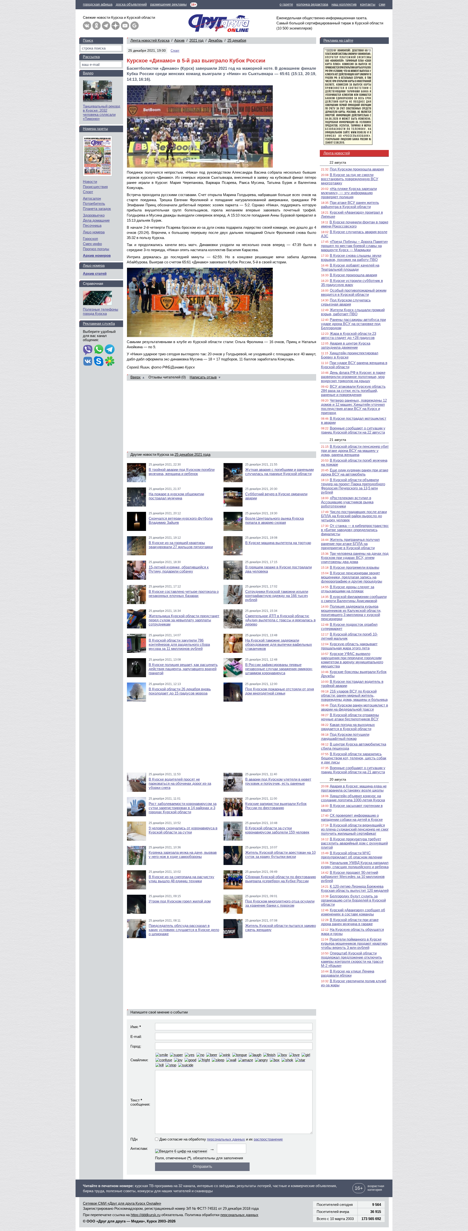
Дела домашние (96, 220)
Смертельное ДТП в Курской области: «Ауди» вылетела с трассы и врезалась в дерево (280, 620)
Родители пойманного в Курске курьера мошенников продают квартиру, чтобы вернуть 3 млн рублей (354, 943)
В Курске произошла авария (353, 275)
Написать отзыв (203, 377)
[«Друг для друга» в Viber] (88, 349)
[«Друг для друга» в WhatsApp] (99, 349)
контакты (367, 4)
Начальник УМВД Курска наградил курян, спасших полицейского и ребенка (355, 865)
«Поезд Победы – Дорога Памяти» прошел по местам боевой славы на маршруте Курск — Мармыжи (354, 245)
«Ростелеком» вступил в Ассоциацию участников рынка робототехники (347, 502)
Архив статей (95, 273)
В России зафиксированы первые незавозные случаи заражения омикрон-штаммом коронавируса (279, 669)
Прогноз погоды (96, 249)
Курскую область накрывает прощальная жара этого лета (349, 646)
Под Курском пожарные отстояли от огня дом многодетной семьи (279, 691)
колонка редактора (312, 4)
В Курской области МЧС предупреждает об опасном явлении (351, 855)
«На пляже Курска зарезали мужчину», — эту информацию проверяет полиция (349, 193)
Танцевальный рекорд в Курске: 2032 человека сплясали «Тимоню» (101, 112)
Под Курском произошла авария (357, 169)
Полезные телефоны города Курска (100, 311)
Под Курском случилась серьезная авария (346, 302)
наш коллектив (344, 4)
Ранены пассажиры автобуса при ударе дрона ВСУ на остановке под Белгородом (353, 324)
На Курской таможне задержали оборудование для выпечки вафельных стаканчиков (278, 644)
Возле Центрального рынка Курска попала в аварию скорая (274, 520)
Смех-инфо (92, 244)
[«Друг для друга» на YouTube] (125, 25)
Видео (88, 73)
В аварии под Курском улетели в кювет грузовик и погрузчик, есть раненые (278, 781)
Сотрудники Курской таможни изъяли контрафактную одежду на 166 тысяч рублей (276, 595)
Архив (179, 40)
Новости (90, 181)
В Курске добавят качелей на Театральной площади (350, 267)
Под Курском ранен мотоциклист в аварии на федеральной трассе (354, 707)
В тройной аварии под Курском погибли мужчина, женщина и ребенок (181, 471)
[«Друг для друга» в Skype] (99, 361)
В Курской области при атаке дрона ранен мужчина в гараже (350, 922)
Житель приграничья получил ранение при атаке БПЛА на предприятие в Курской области (350, 543)
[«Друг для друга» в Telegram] (106, 25)
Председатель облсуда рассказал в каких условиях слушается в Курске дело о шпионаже (184, 929)
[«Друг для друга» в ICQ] (110, 361)
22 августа (338, 162)
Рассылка (91, 57)
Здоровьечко (94, 215)
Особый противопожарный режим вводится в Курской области (353, 292)
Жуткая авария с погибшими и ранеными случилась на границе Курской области (279, 471)
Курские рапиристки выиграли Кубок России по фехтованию (276, 806)
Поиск (88, 40)
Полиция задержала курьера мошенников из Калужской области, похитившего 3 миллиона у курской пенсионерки (351, 612)
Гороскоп (90, 239)
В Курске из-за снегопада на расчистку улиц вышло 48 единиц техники (181, 879)
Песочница (92, 225)
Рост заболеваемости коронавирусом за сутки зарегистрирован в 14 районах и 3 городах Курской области (182, 808)
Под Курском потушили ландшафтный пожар (345, 736)
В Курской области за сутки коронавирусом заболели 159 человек (277, 830)
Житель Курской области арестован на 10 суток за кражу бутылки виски (280, 854)
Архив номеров (97, 255)
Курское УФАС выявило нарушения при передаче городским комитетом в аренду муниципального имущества (352, 660)
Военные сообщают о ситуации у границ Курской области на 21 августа (353, 770)
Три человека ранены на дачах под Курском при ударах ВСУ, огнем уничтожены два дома (355, 557)
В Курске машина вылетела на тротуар (278, 543)
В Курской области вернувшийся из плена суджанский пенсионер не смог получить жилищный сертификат (355, 829)
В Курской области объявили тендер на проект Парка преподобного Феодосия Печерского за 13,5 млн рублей (353, 486)
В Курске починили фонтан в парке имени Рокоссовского (354, 224)
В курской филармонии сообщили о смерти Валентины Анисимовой (354, 599)
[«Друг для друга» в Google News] (134, 25)
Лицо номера (94, 232)
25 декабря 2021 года (192, 454)
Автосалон (92, 198)
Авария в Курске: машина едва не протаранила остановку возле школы (354, 788)
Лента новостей (336, 153)
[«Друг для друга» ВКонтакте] (87, 25)
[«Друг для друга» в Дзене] (115, 25)
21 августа (338, 440)
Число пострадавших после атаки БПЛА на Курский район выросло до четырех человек (354, 516)
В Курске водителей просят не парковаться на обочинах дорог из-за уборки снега (180, 783)
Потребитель (94, 203)
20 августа (338, 779)
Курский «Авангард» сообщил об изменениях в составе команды (353, 912)
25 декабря (236, 40)
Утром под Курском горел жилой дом (180, 901)
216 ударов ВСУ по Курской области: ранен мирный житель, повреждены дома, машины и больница (354, 695)
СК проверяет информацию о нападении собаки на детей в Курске (352, 817)
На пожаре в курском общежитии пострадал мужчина (176, 496)
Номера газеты (95, 129)
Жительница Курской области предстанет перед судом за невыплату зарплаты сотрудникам (184, 620)
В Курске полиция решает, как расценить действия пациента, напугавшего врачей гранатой (183, 669)
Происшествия (95, 187)
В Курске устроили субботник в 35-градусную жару (352, 282)
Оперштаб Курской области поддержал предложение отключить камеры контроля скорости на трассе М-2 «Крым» (352, 959)
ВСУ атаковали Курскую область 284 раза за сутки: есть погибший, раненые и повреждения (353, 390)
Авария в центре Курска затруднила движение (345, 345)
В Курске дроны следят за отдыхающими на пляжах (347, 589)
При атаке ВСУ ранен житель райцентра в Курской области (350, 204)
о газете (286, 4)
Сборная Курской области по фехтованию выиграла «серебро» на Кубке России (280, 879)
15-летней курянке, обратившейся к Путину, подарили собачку (179, 569)
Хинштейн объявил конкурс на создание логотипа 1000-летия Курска (353, 798)
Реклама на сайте (338, 40)
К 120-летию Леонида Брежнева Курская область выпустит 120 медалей (355, 888)
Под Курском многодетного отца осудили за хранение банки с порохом (279, 903)
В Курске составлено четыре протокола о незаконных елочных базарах (184, 593)
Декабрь (215, 40)
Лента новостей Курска (149, 40)
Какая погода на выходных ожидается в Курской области (348, 727)
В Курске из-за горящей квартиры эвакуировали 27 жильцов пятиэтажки (181, 545)
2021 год (196, 40)
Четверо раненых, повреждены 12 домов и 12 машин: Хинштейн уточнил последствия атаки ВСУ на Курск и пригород (354, 406)
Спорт (175, 50)
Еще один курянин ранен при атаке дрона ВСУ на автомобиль (354, 472)
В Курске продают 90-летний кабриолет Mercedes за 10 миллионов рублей (353, 876)
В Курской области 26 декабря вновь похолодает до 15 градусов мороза (180, 691)
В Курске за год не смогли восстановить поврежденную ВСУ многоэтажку (349, 179)
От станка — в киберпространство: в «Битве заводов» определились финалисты (355, 530)
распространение (268, 1139)
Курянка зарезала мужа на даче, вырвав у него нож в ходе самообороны (183, 854)
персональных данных (226, 1139)
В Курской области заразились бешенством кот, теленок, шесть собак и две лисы (353, 758)
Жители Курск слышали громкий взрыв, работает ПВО (353, 312)
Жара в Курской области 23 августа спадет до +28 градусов (348, 335)
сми (382, 4)
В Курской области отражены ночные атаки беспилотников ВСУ (350, 717)
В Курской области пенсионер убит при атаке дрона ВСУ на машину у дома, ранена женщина (355, 450)
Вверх (135, 377)
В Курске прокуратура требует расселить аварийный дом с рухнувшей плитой (354, 843)
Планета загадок (97, 209)
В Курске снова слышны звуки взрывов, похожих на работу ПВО (351, 257)
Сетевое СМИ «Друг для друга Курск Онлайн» (122, 1203)
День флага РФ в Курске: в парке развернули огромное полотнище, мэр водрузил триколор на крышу (353, 376)
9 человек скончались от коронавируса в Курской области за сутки (183, 830)
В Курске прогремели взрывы (354, 567)
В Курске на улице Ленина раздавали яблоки (347, 973)
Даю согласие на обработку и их (221, 1139)
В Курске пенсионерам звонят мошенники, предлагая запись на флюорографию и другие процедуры (351, 577)
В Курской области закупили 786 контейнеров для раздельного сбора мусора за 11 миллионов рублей (179, 644)
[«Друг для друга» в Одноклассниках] (96, 25)
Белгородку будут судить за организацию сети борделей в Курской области (353, 900)
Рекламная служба (99, 323)
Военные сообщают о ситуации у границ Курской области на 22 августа (353, 430)
